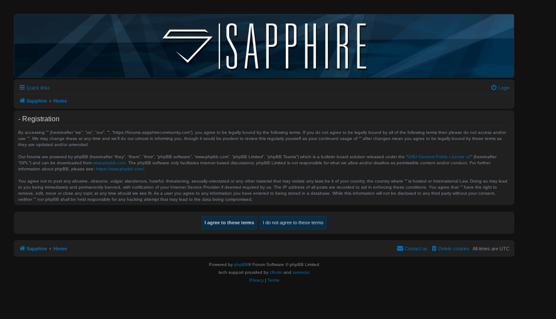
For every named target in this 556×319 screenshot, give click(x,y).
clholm (276, 272)
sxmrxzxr (301, 272)
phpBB (241, 264)
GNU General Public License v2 (439, 156)
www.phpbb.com (109, 162)
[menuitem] (500, 88)
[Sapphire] (264, 45)
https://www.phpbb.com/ (120, 168)
